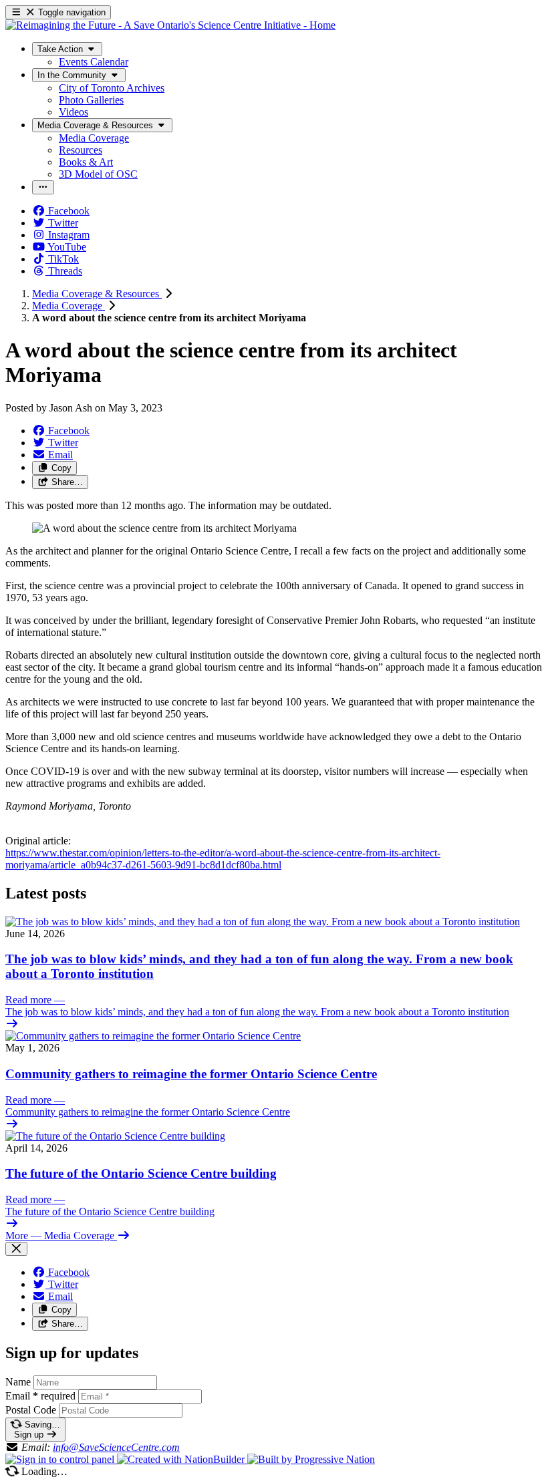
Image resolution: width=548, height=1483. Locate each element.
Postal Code (30, 1410)
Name (18, 1381)
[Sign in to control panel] (61, 1459)
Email (40, 1396)
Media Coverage (68, 305)
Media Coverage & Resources (97, 293)
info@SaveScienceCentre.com (116, 1447)
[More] (43, 187)
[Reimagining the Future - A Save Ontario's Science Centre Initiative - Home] (170, 25)
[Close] (16, 1249)
